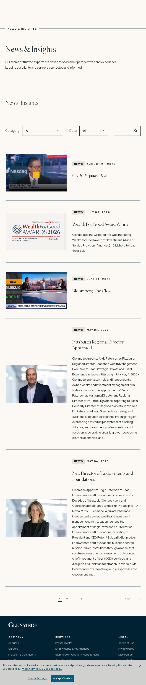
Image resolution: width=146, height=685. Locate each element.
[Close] (140, 666)
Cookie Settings (37, 678)
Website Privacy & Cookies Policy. (42, 668)
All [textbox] (27, 131)
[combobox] (42, 131)
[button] (135, 130)
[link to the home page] (23, 624)
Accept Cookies (62, 678)
